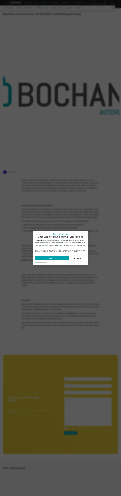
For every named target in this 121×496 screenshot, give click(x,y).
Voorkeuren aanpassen (41, 262)
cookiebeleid (38, 251)
